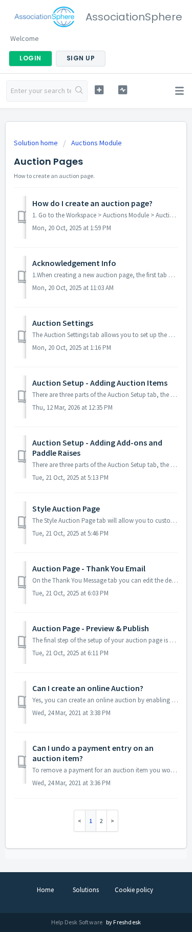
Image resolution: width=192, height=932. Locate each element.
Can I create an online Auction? (87, 688)
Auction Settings (62, 323)
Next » (112, 821)
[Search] (79, 91)
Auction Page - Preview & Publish (90, 628)
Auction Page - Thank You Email (88, 568)
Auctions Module (96, 142)
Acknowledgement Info (74, 263)
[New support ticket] (99, 89)
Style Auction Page (66, 508)
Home (45, 889)
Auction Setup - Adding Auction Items (99, 383)
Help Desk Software (77, 922)
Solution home (36, 142)
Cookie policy (134, 889)
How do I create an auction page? (92, 203)
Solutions (86, 889)
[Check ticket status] (123, 89)
